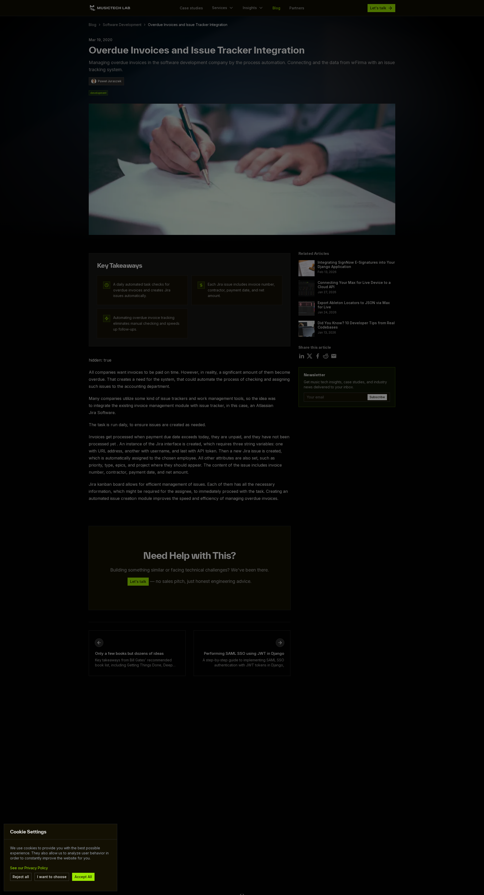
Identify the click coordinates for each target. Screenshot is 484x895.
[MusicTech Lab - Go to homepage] (110, 8)
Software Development (122, 24)
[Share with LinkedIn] (301, 356)
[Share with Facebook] (318, 356)
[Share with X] (310, 356)
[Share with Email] (334, 356)
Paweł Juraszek (110, 81)
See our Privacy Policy (29, 868)
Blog (92, 24)
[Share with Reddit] (326, 356)
